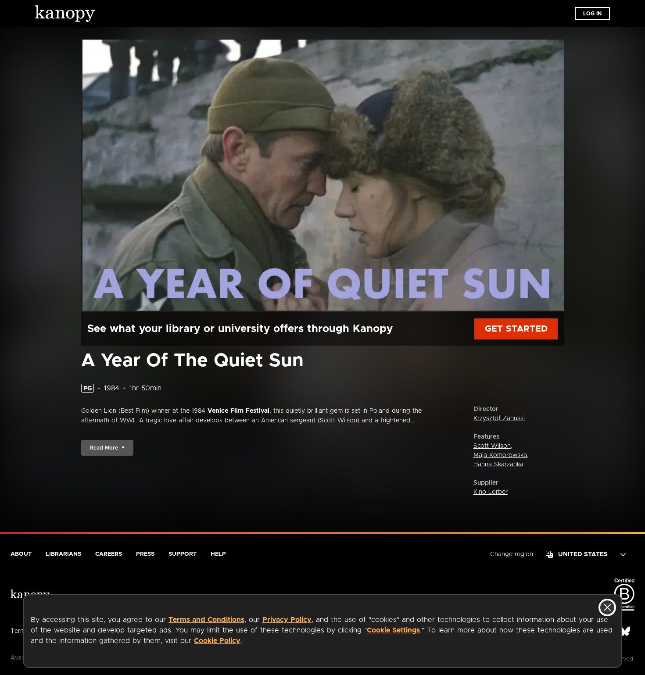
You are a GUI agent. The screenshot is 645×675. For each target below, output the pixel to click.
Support (182, 554)
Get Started (516, 329)
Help (218, 554)
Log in (592, 13)
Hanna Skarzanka (498, 464)
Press (145, 554)
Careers (108, 554)
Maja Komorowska (500, 455)
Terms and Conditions (206, 619)
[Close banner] (607, 607)
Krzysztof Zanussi (499, 418)
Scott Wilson (492, 446)
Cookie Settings (393, 630)
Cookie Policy (217, 640)
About (21, 554)
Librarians (63, 554)
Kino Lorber (490, 492)
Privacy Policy (287, 619)
